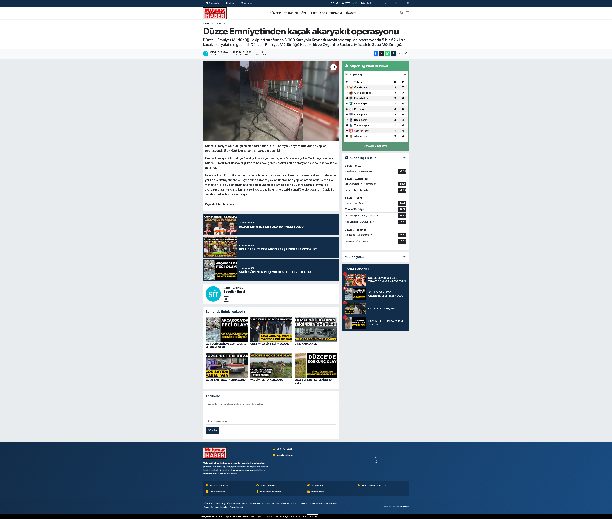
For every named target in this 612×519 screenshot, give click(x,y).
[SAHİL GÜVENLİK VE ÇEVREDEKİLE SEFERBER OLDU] (227, 329)
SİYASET (350, 13)
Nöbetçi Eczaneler (219, 485)
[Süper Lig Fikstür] (404, 158)
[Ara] (402, 13)
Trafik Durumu (318, 485)
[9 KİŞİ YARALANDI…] (316, 329)
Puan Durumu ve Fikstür (374, 485)
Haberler (208, 23)
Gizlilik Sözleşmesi (318, 503)
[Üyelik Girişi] (406, 3)
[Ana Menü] (407, 13)
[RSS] (375, 460)
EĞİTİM (294, 503)
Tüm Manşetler (217, 491)
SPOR (323, 13)
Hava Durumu (268, 485)
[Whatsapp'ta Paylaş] (387, 53)
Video (232, 3)
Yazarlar (248, 3)
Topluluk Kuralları (219, 507)
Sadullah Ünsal (234, 291)
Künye (206, 507)
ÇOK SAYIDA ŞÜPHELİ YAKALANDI (270, 344)
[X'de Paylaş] (381, 53)
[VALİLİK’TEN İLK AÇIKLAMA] (271, 365)
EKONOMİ (336, 13)
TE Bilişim (404, 506)
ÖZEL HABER (309, 13)
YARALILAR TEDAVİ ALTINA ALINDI (226, 380)
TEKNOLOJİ (291, 13)
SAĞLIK (275, 503)
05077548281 (284, 449)
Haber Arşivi (317, 491)
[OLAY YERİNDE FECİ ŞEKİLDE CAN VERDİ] (316, 365)
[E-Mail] (226, 299)
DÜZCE (303, 503)
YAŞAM (285, 503)
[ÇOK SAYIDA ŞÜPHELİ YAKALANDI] (271, 329)
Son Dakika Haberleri (270, 491)
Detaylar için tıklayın (376, 146)
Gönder (212, 430)
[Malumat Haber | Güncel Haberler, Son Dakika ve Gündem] (215, 13)
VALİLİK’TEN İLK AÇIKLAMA (266, 380)
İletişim (333, 503)
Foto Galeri (214, 3)
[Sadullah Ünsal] (213, 294)
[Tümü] (404, 257)
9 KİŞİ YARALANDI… (307, 344)
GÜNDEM (275, 13)
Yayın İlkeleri (236, 507)
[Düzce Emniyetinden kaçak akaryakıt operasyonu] (271, 101)
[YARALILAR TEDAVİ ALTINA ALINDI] (227, 365)
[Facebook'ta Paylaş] (376, 53)
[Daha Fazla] (393, 53)
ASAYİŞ (221, 23)
